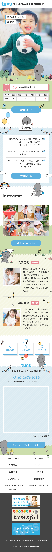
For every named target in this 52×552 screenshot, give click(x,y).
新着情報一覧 (26, 175)
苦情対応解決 (28, 540)
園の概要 (10, 348)
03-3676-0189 (26, 377)
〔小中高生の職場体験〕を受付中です (30, 153)
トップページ (13, 458)
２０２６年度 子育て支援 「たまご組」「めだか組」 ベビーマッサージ (30, 142)
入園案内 (26, 348)
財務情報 (42, 540)
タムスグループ (13, 478)
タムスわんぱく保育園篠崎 (28, 4)
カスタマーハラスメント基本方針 (13, 487)
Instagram (39, 478)
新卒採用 (13, 472)
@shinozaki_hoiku (26, 243)
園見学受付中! (26, 109)
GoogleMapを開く (41, 436)
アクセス (39, 465)
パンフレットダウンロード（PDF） (26, 444)
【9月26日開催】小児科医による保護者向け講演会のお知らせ (30, 163)
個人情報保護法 (12, 540)
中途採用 (39, 472)
